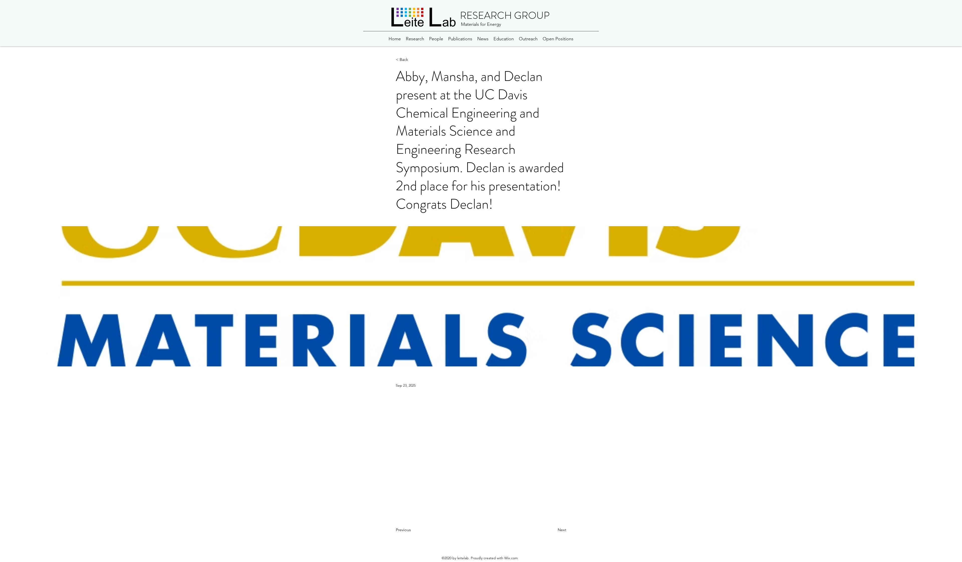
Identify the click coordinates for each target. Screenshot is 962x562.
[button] (412, 59)
